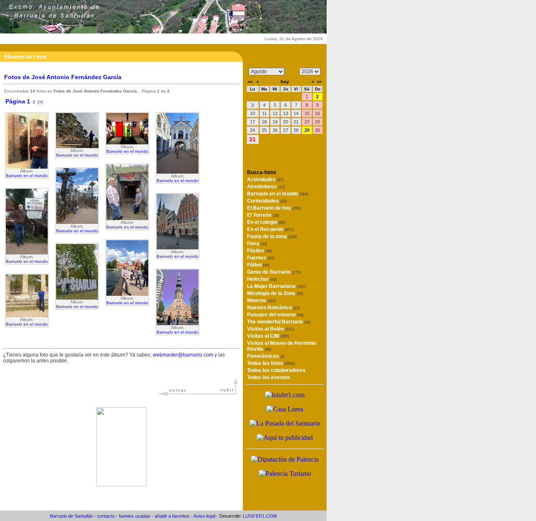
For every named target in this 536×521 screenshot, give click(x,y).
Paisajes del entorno (275, 315)
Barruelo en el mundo (27, 175)
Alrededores (266, 187)
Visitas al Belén (270, 329)
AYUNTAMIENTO (75, 39)
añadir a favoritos (172, 515)
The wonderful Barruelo (279, 322)
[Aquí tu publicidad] (285, 437)
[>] (40, 102)
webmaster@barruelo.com (183, 355)
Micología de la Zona (275, 293)
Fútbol (258, 265)
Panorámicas (266, 356)
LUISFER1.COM (260, 515)
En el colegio (266, 222)
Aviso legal (204, 515)
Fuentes (260, 258)
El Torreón (263, 215)
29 (306, 130)
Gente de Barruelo (274, 272)
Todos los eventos (268, 377)
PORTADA (25, 39)
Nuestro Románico (273, 308)
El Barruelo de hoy (274, 208)
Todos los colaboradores (276, 370)
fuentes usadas (134, 515)
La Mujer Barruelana (276, 286)
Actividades (265, 179)
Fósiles (259, 251)
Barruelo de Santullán (71, 515)
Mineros (261, 300)
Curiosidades (267, 201)
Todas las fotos (271, 363)
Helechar (262, 279)
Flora (257, 243)
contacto (106, 515)
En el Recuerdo (270, 229)
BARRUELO (126, 39)
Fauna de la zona (272, 236)
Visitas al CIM (268, 336)
